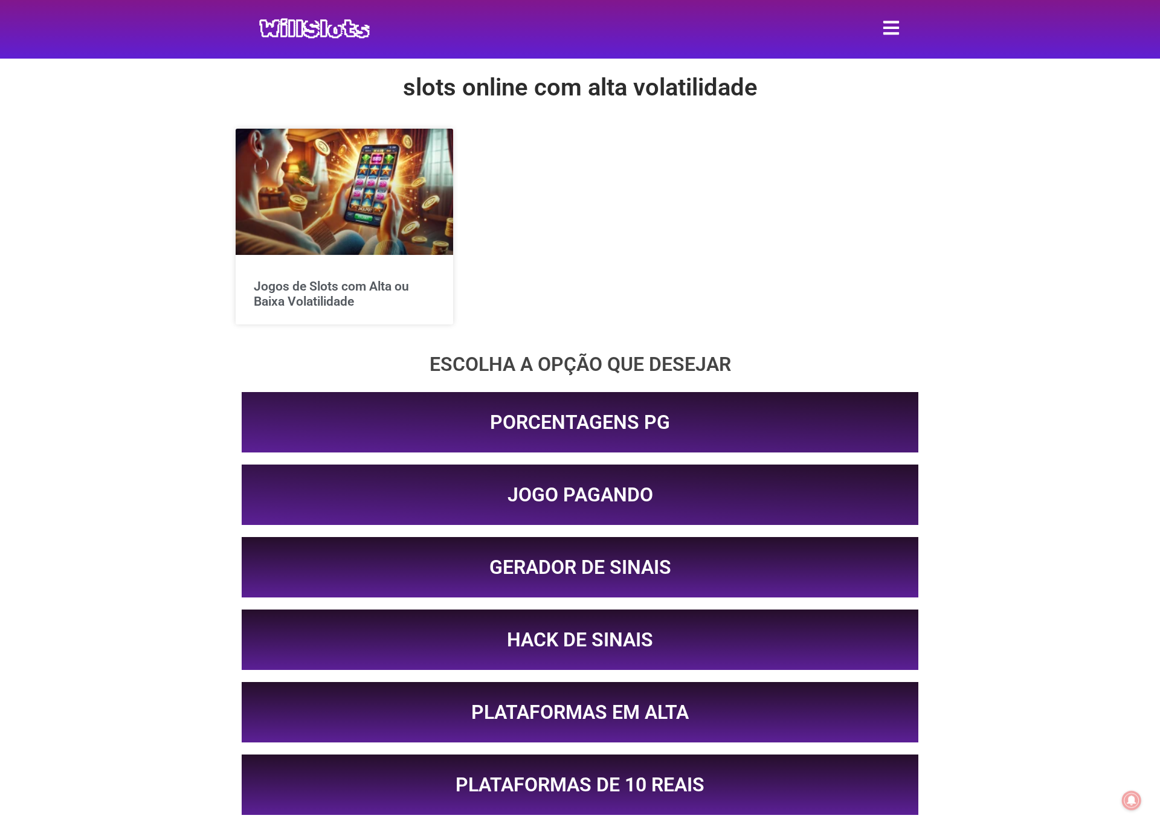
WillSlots (314, 29)
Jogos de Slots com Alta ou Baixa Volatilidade (331, 294)
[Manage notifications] (1131, 800)
